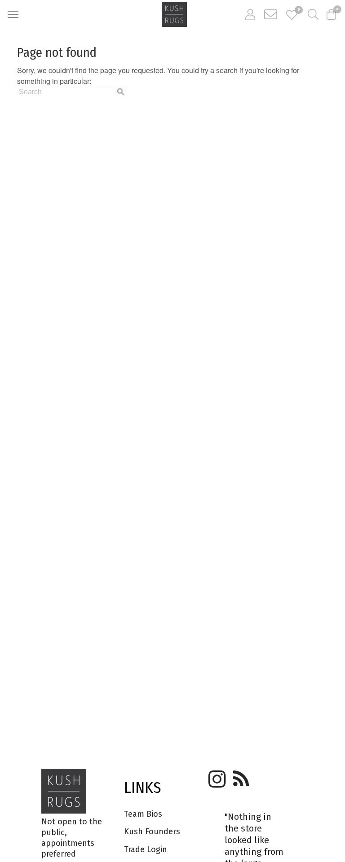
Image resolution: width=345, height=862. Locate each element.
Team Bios (143, 814)
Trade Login (145, 849)
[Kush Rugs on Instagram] (215, 776)
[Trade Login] (250, 14)
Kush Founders (152, 831)
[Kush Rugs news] (240, 776)
